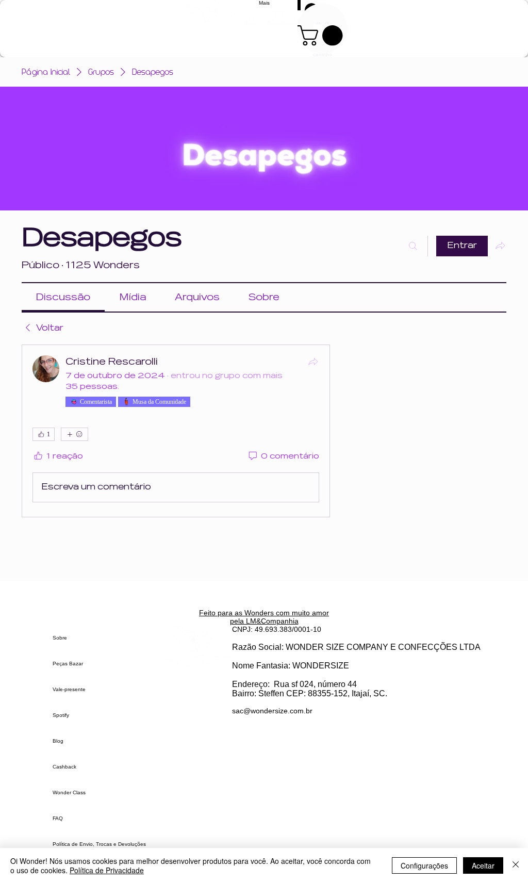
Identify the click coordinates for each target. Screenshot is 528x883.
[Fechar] (515, 865)
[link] (63, 297)
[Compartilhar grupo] (500, 245)
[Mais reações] (74, 434)
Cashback (64, 767)
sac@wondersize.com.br (272, 711)
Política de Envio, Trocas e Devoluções (99, 844)
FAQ (58, 818)
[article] (176, 431)
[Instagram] (193, 679)
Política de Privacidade (107, 870)
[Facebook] (193, 719)
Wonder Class (69, 792)
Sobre (60, 638)
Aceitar (483, 865)
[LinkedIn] (193, 739)
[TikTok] (193, 699)
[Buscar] (413, 246)
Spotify (61, 715)
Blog (58, 741)
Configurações (424, 865)
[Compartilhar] (313, 361)
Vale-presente (69, 689)
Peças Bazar (68, 663)
